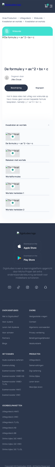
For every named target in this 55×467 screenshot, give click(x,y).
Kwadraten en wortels (12, 21)
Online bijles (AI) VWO (11, 444)
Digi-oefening (35, 370)
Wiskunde (38, 18)
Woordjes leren (35, 387)
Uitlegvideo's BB (9, 433)
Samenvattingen (36, 365)
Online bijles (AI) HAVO (12, 438)
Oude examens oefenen (12, 360)
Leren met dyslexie (10, 327)
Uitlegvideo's (25, 18)
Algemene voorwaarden (39, 327)
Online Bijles (34, 376)
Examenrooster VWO (11, 395)
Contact (32, 321)
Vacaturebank (35, 343)
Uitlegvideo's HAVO (10, 411)
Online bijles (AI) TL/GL (12, 449)
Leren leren (34, 381)
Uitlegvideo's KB (9, 427)
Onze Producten (9, 18)
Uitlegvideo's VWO (10, 417)
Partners (6, 338)
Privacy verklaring (36, 332)
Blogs (4, 343)
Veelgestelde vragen (38, 316)
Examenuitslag (8, 365)
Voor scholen (8, 332)
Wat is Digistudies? (10, 316)
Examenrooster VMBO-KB (13, 376)
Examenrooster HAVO (11, 389)
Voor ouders (7, 321)
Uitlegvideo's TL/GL (10, 422)
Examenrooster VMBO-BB (13, 370)
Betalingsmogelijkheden (39, 338)
